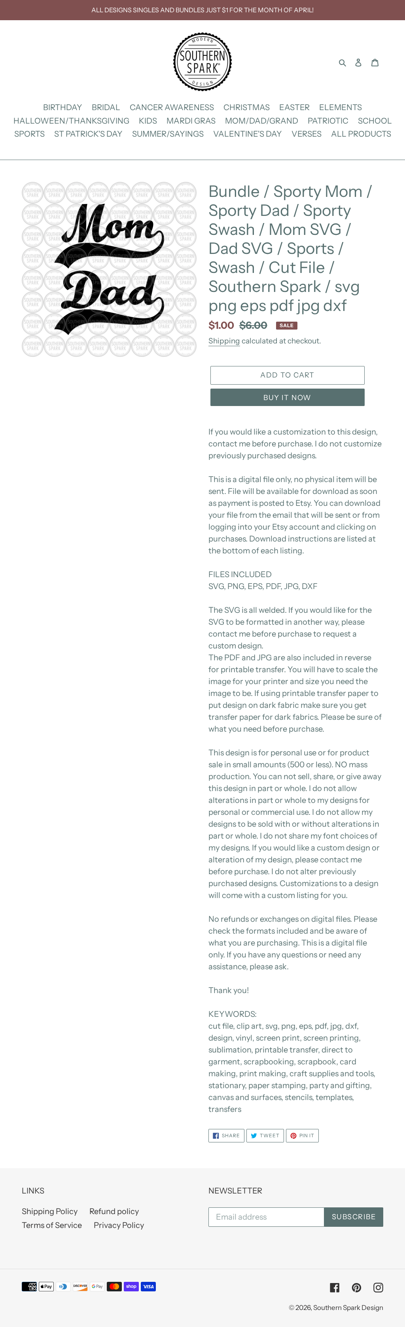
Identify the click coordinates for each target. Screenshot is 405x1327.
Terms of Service (52, 1225)
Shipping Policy (50, 1211)
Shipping (224, 340)
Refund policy (114, 1211)
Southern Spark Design (348, 1308)
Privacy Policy (119, 1225)
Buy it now (287, 397)
